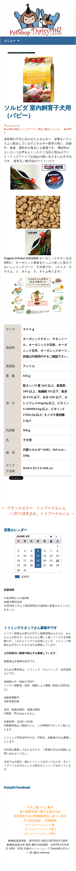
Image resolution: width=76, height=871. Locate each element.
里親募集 (51, 820)
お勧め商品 (13, 129)
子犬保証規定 (32, 820)
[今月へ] (51, 536)
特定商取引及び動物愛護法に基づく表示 (40, 816)
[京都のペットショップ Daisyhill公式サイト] (38, 18)
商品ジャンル (52, 129)
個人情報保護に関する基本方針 (40, 811)
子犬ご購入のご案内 (40, 807)
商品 (40, 129)
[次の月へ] (57, 536)
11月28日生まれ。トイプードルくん (41, 514)
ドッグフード (29, 129)
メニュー (10, 40)
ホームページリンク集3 (40, 833)
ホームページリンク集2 (40, 829)
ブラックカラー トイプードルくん (34, 508)
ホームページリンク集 (40, 824)
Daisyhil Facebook (17, 787)
